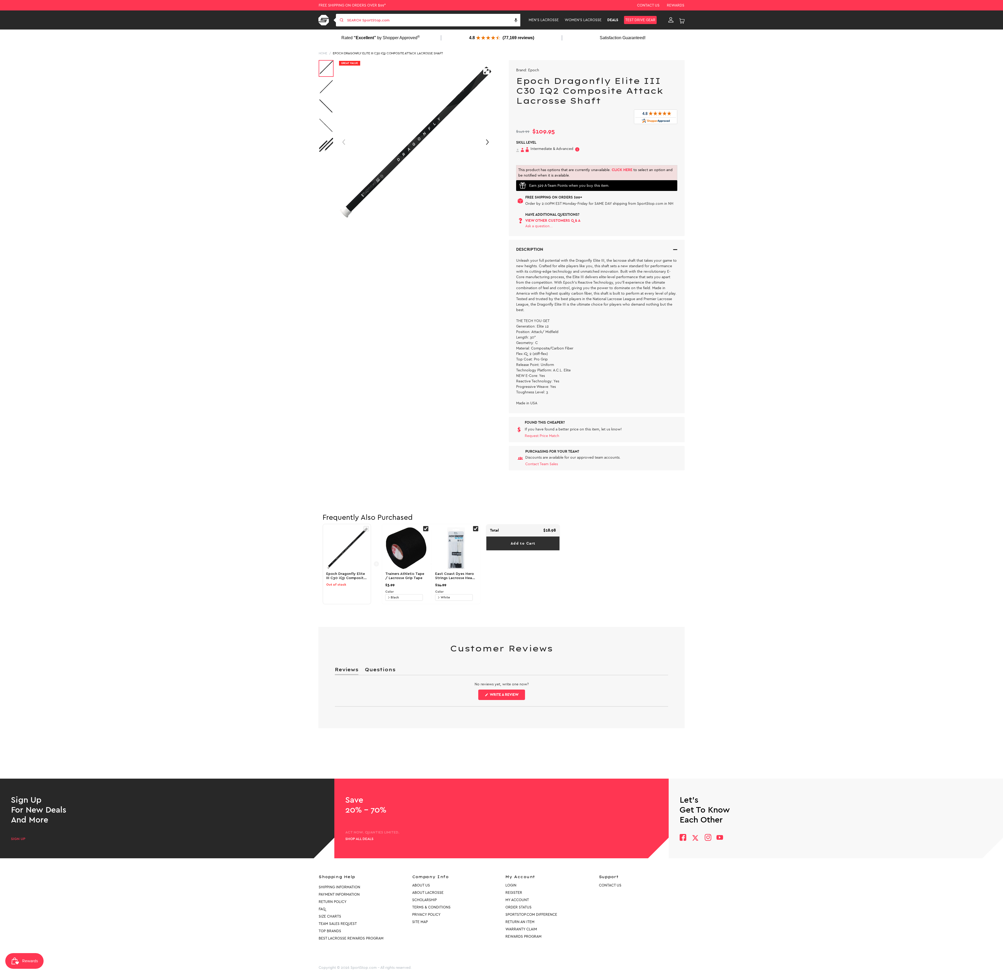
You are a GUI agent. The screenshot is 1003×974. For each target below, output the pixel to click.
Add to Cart (523, 543)
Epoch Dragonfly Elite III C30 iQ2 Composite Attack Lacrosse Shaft (388, 53)
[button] (515, 20)
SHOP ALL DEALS (359, 839)
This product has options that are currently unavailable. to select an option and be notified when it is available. (595, 173)
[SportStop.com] (324, 20)
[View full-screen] (486, 71)
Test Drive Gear (640, 20)
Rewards (675, 5)
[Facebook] (683, 838)
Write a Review (507, 696)
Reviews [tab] (346, 670)
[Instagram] (707, 838)
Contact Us (648, 5)
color (389, 591)
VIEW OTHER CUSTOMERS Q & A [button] (552, 220)
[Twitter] (695, 838)
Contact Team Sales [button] (541, 464)
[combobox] (433, 20)
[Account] (671, 20)
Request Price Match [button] (542, 436)
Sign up (18, 839)
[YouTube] (719, 838)
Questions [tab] (380, 670)
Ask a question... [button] (539, 226)
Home (323, 53)
